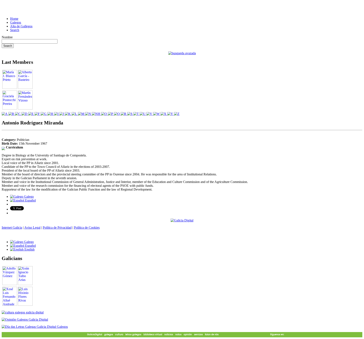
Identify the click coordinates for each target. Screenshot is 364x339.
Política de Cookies (87, 227)
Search (14, 30)
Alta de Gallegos (21, 26)
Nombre (7, 37)
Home (14, 18)
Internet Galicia (12, 227)
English (29, 249)
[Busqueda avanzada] (182, 53)
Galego (28, 196)
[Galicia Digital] (182, 220)
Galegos (15, 22)
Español (30, 200)
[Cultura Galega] (23, 312)
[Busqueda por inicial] (5, 114)
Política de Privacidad (57, 227)
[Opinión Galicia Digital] (25, 319)
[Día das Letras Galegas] (35, 326)
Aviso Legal (32, 227)
